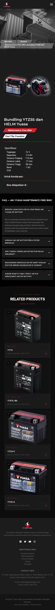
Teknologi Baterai (27, 556)
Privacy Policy (36, 605)
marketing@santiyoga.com (30, 582)
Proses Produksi (27, 559)
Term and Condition (21, 605)
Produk (24, 41)
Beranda (8, 41)
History (27, 561)
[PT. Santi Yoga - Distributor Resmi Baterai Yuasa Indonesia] (5, 4)
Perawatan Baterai (27, 553)
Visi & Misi (27, 564)
